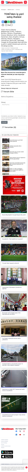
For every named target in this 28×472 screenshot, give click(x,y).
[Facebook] (16, 431)
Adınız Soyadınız (7, 96)
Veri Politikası (4, 442)
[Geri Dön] (2, 2)
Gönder (4, 122)
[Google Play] (14, 452)
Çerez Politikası (4, 441)
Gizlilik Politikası (4, 439)
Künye (2, 444)
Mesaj (3, 102)
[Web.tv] (23, 434)
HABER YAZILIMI (5, 464)
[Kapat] (26, 467)
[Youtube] (20, 434)
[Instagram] (23, 431)
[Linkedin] (16, 434)
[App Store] (14, 456)
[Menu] (25, 2)
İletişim (2, 447)
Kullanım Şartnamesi (5, 446)
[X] (20, 431)
